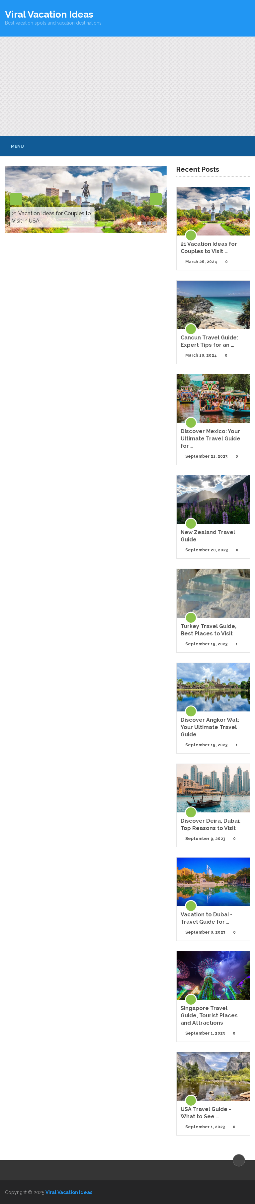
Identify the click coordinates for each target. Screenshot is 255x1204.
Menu (17, 146)
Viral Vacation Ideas (49, 14)
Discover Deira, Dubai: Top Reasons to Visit (210, 824)
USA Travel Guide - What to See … (206, 1113)
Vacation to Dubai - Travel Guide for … (206, 918)
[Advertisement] (127, 86)
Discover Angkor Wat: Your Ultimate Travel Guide (210, 727)
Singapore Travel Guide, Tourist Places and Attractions (209, 1015)
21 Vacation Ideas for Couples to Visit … (209, 247)
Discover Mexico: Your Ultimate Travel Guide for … (210, 438)
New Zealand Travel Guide (208, 536)
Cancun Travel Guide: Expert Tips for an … (209, 341)
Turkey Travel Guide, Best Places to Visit (208, 630)
